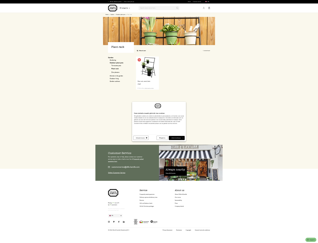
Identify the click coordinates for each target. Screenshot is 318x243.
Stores (189, 1)
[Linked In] (124, 222)
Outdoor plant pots (120, 14)
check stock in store (149, 88)
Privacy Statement (167, 230)
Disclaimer (179, 230)
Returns (142, 200)
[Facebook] (119, 222)
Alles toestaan (176, 138)
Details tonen (140, 138)
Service (143, 190)
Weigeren (162, 138)
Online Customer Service (116, 173)
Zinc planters (115, 72)
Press (176, 203)
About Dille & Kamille (181, 194)
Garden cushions (115, 81)
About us (179, 190)
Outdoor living (114, 78)
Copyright (188, 230)
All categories (124, 8)
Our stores (178, 197)
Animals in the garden (116, 76)
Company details (179, 206)
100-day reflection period (115, 1)
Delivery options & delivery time (148, 197)
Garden (112, 14)
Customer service (197, 1)
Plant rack (115, 69)
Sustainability (178, 200)
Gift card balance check (146, 203)
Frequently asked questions (147, 194)
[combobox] (159, 8)
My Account (204, 8)
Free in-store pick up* (129, 1)
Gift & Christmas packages (147, 206)
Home (107, 14)
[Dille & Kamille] (112, 8)
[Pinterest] (114, 222)
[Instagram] (109, 222)
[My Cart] (209, 8)
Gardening (113, 60)
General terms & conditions (202, 230)
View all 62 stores (170, 173)
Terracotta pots (116, 65)
